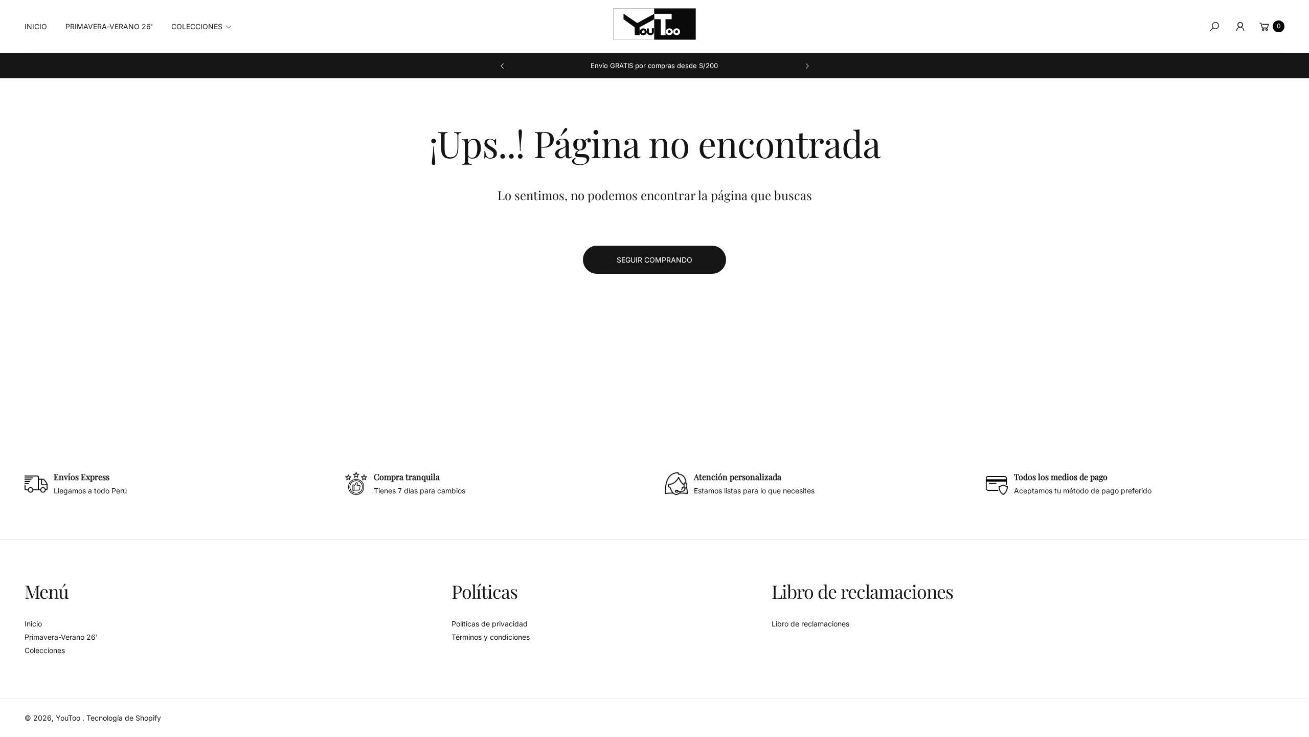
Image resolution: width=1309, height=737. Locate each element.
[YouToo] (654, 24)
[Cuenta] (1240, 26)
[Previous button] (502, 66)
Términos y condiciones (491, 637)
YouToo (69, 717)
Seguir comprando (654, 259)
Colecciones (45, 650)
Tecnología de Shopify (123, 717)
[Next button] (807, 66)
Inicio (33, 623)
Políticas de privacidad (490, 623)
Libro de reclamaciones (810, 623)
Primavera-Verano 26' (61, 637)
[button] (204, 26)
